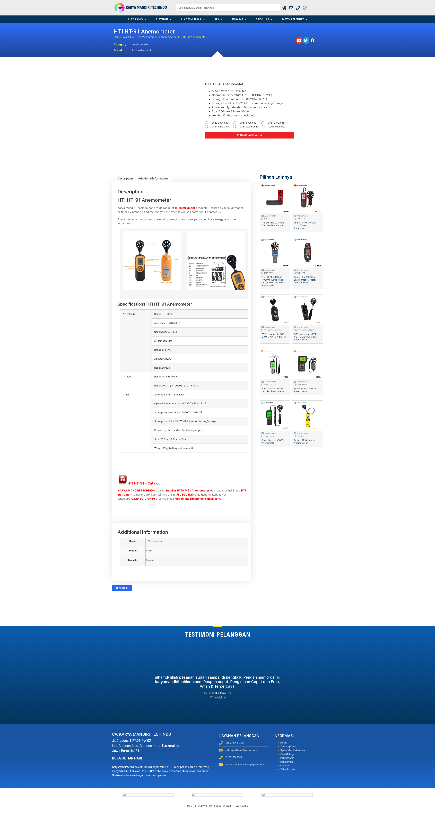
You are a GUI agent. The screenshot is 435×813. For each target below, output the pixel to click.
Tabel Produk (287, 769)
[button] (298, 40)
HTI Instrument (141, 50)
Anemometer (168, 37)
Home (117, 37)
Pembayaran (287, 757)
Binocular (262, 19)
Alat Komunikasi (191, 19)
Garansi (284, 765)
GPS (216, 19)
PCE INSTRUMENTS (273, 330)
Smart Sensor (270, 384)
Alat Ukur (162, 19)
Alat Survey (135, 19)
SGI (184, 494)
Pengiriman (286, 761)
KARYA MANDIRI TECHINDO (136, 490)
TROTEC (300, 436)
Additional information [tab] (153, 178)
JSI (178, 494)
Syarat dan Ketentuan (292, 750)
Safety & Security (293, 19)
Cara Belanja (287, 754)
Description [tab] (125, 178)
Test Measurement (147, 37)
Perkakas (237, 19)
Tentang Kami (288, 746)
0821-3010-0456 (143, 498)
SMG (191, 494)
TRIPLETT (268, 219)
